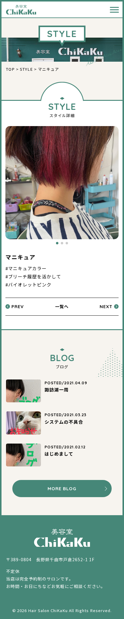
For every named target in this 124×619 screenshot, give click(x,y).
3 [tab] (67, 243)
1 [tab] (57, 243)
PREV (17, 306)
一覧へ (62, 306)
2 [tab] (62, 243)
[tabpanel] (62, 182)
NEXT (106, 306)
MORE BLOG (62, 488)
